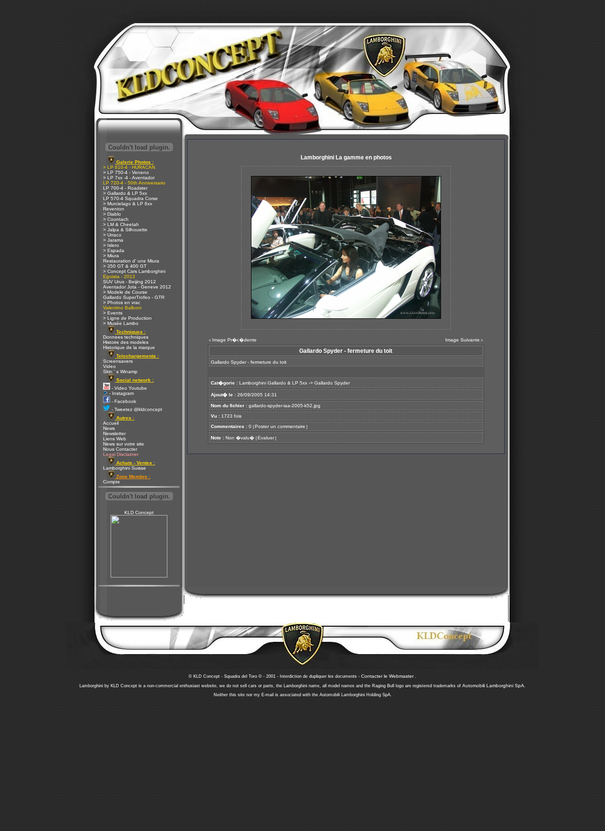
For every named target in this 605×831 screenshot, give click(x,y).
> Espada (113, 250)
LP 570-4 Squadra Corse (130, 198)
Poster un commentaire (280, 426)
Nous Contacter (120, 449)
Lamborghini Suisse (124, 468)
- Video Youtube (128, 388)
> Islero (111, 245)
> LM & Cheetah (121, 224)
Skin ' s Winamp (120, 371)
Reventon (113, 208)
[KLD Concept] (139, 575)
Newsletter (114, 433)
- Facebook (123, 401)
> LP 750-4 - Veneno (126, 172)
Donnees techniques (125, 337)
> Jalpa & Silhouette (125, 229)
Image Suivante (462, 339)
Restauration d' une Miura (131, 260)
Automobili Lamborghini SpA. (494, 685)
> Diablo (112, 214)
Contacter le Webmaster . (388, 676)
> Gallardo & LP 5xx (125, 193)
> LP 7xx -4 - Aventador (129, 177)
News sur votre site (123, 443)
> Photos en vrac (121, 302)
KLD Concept (139, 512)
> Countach (116, 219)
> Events (112, 312)
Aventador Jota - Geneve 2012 (137, 286)
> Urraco (112, 234)
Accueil (111, 423)
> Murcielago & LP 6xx (127, 203)
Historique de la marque (129, 347)
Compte (111, 481)
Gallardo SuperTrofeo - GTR (133, 297)
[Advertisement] (302, 761)
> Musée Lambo (120, 323)
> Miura (111, 255)
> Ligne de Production (127, 318)
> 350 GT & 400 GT (125, 266)
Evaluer (266, 437)
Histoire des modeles (125, 342)
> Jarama (113, 240)
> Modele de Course (125, 292)
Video (109, 366)
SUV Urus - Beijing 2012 (129, 281)
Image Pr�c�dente (234, 339)
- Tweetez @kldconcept (136, 409)
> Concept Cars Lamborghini (134, 271)
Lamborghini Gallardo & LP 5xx (273, 382)
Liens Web (114, 438)
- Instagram (121, 393)
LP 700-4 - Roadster (125, 188)
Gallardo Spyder (332, 382)
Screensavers (118, 361)
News (109, 428)
